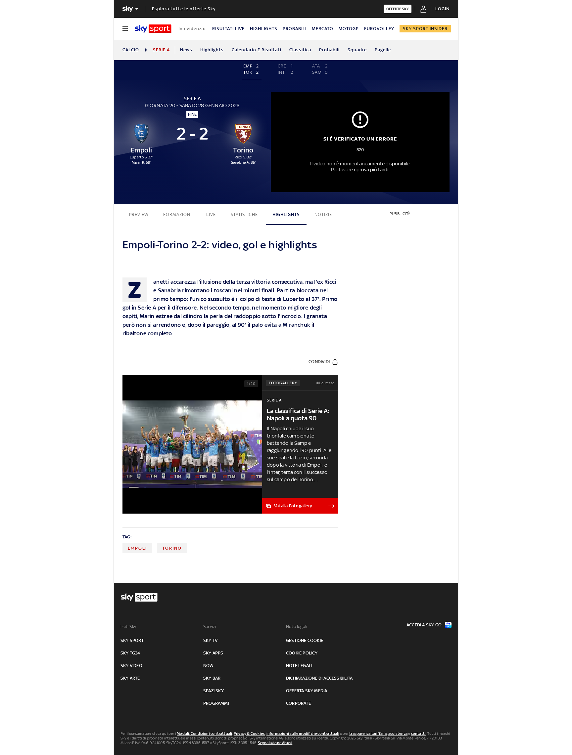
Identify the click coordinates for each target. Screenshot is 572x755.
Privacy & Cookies (249, 733)
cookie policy (302, 652)
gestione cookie (304, 640)
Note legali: (297, 626)
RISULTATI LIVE (228, 28)
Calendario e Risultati (256, 49)
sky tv (210, 640)
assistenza (397, 733)
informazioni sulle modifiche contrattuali (302, 733)
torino (172, 548)
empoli (137, 548)
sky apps (213, 652)
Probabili (329, 49)
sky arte (130, 678)
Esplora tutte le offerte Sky (184, 8)
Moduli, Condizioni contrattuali (204, 733)
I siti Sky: (128, 626)
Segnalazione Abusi (275, 742)
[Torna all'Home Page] (153, 28)
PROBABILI (295, 28)
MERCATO (322, 28)
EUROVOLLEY (379, 28)
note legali (299, 665)
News (186, 49)
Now (208, 665)
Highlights (212, 49)
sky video (131, 665)
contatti (418, 733)
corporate (298, 703)
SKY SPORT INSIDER (425, 28)
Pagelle (383, 49)
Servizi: (210, 626)
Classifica (300, 49)
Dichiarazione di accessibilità (319, 678)
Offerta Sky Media (306, 690)
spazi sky (213, 690)
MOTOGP (349, 28)
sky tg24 (130, 652)
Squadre (357, 49)
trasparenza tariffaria (368, 733)
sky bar (211, 678)
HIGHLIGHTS (263, 28)
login (442, 8)
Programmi (216, 703)
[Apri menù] (125, 28)
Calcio (130, 49)
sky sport (132, 640)
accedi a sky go (424, 624)
